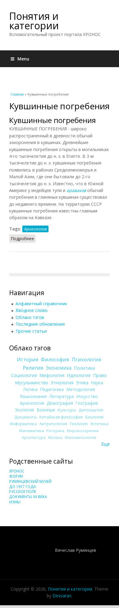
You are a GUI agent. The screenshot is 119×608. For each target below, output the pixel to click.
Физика (55, 437)
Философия (55, 359)
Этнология (62, 382)
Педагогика (52, 389)
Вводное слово (32, 310)
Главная (17, 94)
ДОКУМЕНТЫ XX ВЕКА (28, 496)
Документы (25, 417)
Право (100, 375)
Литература (61, 396)
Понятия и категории (34, 20)
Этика (82, 382)
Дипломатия (90, 410)
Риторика (55, 430)
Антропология (53, 423)
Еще (105, 444)
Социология (24, 375)
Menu (23, 59)
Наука (97, 382)
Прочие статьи (31, 331)
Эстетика (99, 423)
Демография (60, 403)
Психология (86, 359)
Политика (84, 368)
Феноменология (80, 437)
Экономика (58, 368)
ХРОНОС (16, 471)
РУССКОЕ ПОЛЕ (22, 491)
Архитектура (33, 437)
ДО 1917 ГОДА (22, 486)
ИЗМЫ (14, 502)
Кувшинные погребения (52, 120)
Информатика (23, 423)
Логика (30, 389)
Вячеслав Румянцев (75, 550)
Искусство (87, 396)
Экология (24, 410)
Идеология (79, 375)
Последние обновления (40, 324)
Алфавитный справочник (41, 303)
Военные (46, 410)
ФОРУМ (16, 476)
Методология (80, 389)
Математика (31, 430)
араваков (76, 190)
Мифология (51, 375)
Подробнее (23, 238)
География (86, 403)
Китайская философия (61, 417)
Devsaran (61, 596)
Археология (35, 229)
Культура (67, 410)
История (27, 359)
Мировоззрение (83, 430)
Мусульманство (31, 382)
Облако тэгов (30, 317)
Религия (33, 367)
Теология (79, 423)
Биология (94, 417)
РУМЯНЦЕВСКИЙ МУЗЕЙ (30, 481)
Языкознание (33, 396)
